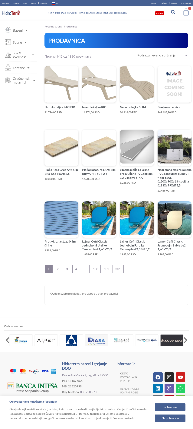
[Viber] (169, 388)
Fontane (82, 13)
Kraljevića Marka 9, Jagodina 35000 (85, 375)
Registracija (186, 3)
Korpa (153, 3)
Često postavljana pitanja (129, 377)
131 (106, 269)
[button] (7, 340)
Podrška (44, 3)
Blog (25, 3)
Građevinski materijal (94, 13)
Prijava (174, 3)
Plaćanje (163, 3)
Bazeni (57, 13)
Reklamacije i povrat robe (129, 390)
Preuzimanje (108, 13)
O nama (16, 3)
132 (117, 269)
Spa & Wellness (72, 13)
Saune (63, 13)
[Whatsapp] (180, 388)
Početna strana (53, 26)
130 (95, 269)
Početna (51, 13)
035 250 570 (88, 392)
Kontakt (5, 3)
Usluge (34, 3)
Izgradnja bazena (120, 13)
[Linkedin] (158, 388)
